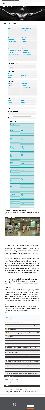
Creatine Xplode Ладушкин (9, 319)
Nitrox (14, 399)
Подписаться (30, 408)
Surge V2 (14, 406)
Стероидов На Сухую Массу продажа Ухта (11, 316)
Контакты (24, 6)
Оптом (20, 6)
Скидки (16, 6)
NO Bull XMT (14, 404)
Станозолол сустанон (16, 405)
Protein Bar (14, 403)
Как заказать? (3, 6)
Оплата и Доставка (9, 6)
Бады (14, 402)
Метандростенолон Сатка (9, 317)
